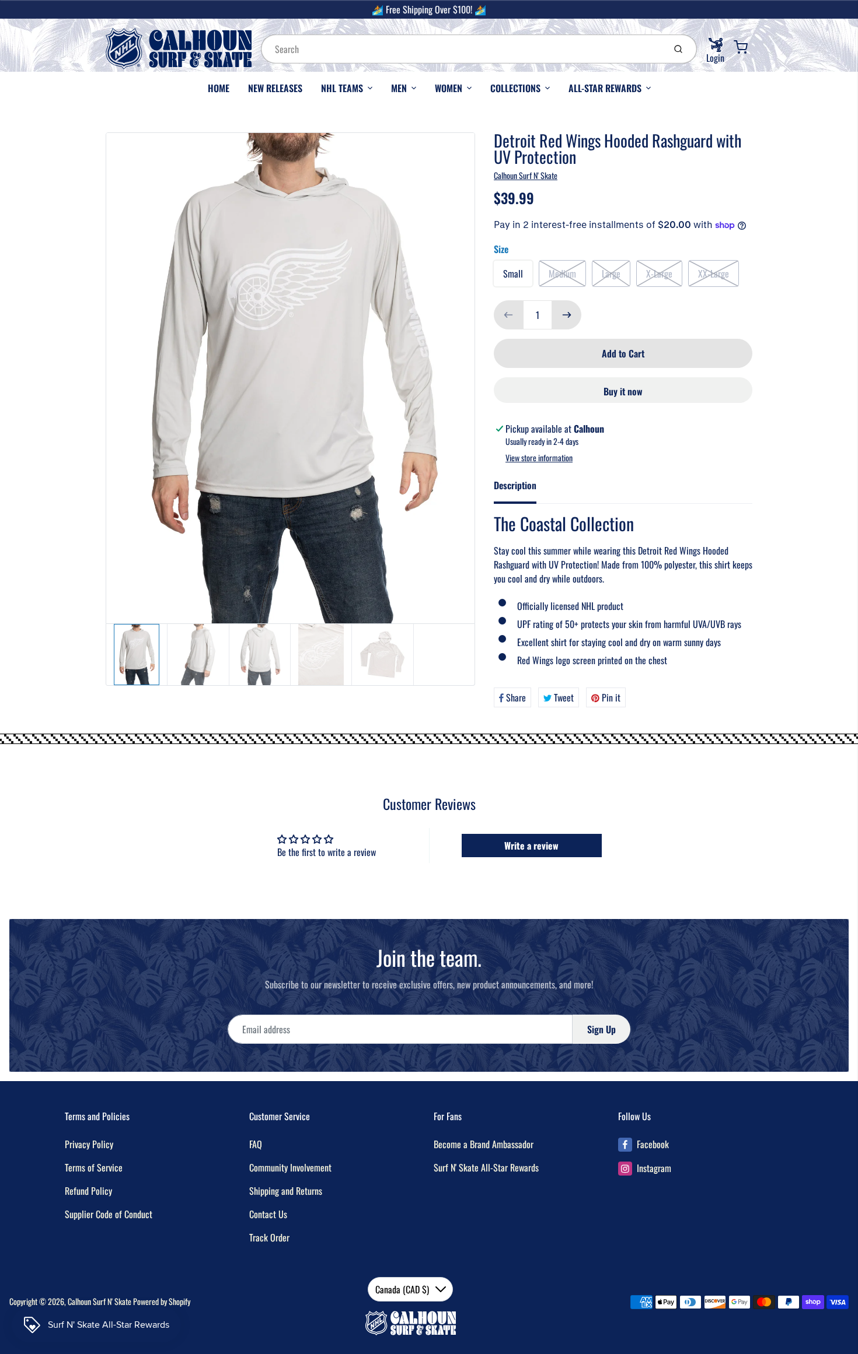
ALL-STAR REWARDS (604, 88)
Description (515, 485)
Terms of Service (94, 1167)
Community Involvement (290, 1167)
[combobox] (461, 49)
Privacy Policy (89, 1144)
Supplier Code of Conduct (108, 1214)
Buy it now (623, 391)
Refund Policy (88, 1191)
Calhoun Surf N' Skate (525, 175)
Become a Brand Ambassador (483, 1144)
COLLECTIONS (515, 88)
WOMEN (448, 88)
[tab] (522, 488)
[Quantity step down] (508, 314)
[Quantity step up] (566, 314)
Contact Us (268, 1214)
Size (501, 249)
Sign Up (601, 1029)
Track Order (269, 1237)
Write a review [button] (531, 846)
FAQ (255, 1144)
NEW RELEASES (275, 88)
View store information (539, 458)
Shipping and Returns (285, 1191)
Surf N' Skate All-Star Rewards (486, 1167)
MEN (399, 88)
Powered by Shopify (161, 1301)
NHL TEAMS (342, 88)
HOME (218, 88)
